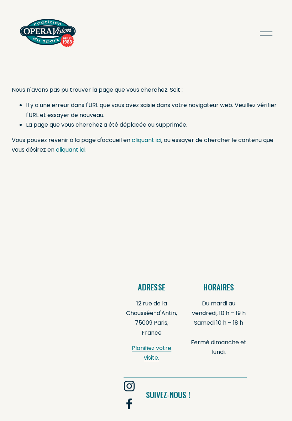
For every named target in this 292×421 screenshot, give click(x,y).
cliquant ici (146, 140)
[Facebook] (129, 404)
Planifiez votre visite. (151, 353)
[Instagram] (129, 386)
